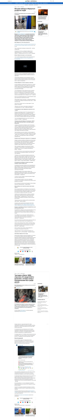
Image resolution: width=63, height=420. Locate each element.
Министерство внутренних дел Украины (20, 405)
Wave (38, 3)
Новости (16, 3)
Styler (41, 3)
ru (11, 1)
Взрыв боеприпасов (27, 405)
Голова (16, 44)
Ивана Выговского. (23, 311)
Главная (15, 273)
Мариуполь (16, 254)
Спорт (35, 3)
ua (8, 1)
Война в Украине (23, 273)
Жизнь (32, 3)
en (9, 1)
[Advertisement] (25, 318)
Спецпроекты (45, 3)
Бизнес (29, 3)
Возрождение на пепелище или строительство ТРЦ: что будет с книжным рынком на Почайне (42, 33)
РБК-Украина (23, 310)
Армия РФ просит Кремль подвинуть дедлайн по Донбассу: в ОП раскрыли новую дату (43, 312)
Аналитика (21, 3)
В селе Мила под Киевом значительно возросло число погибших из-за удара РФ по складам (42, 17)
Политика (25, 3)
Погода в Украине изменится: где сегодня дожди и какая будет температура (42, 302)
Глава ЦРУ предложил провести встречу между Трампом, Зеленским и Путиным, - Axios (43, 305)
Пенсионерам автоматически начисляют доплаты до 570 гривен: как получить (42, 308)
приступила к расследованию (23, 394)
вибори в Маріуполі (21, 34)
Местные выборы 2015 (21, 254)
